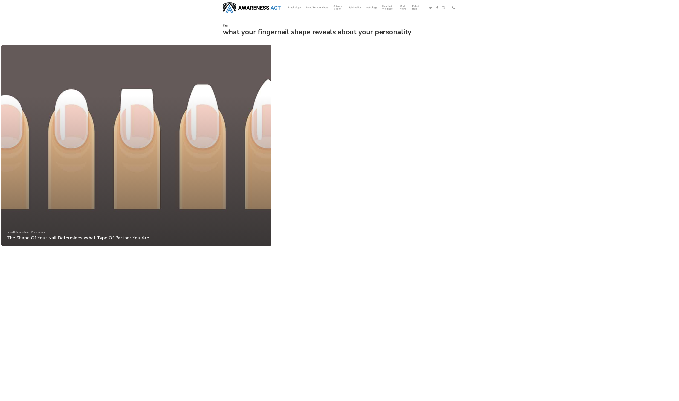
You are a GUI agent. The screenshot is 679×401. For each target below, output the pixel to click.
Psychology (38, 232)
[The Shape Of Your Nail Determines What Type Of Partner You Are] (136, 145)
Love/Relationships (18, 232)
